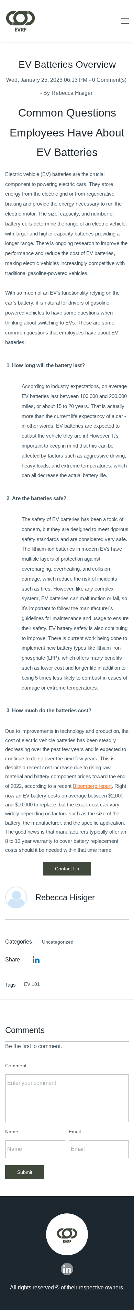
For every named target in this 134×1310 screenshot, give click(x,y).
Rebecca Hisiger (72, 93)
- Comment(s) (107, 80)
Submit (24, 1172)
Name (11, 1131)
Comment (15, 1065)
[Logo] (20, 21)
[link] (36, 960)
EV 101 (32, 984)
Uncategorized (58, 942)
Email (75, 1131)
